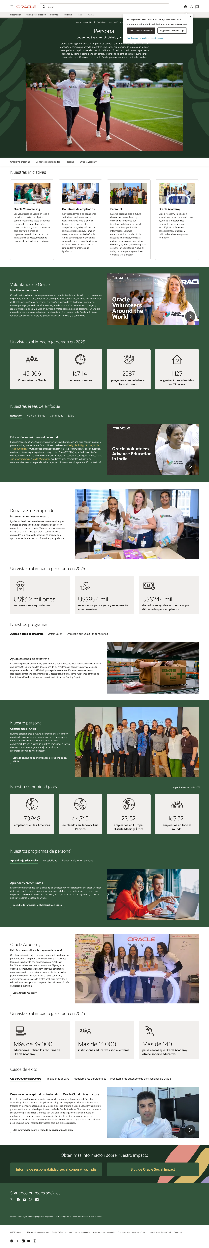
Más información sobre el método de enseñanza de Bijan (43, 1129)
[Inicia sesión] (191, 7)
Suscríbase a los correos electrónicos (132, 1232)
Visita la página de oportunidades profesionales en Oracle (40, 759)
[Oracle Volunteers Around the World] (153, 299)
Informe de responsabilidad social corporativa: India (56, 1169)
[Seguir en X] (12, 1199)
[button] (12, 7)
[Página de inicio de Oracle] (26, 7)
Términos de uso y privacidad (38, 1232)
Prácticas (90, 14)
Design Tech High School (79, 445)
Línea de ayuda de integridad (160, 1232)
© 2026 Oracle (15, 1232)
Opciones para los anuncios (79, 1232)
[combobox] (104, 6)
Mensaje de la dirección (36, 14)
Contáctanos (178, 1232)
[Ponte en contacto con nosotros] (197, 7)
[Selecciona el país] (185, 7)
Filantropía (54, 14)
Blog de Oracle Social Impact (153, 1169)
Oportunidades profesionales (104, 1232)
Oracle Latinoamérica (84, 22)
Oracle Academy (88, 161)
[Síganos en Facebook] (18, 1199)
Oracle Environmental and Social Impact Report (115, 22)
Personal (68, 14)
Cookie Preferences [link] (59, 1232)
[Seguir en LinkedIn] (37, 1199)
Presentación (15, 14)
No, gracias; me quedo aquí (172, 30)
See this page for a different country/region (145, 38)
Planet (79, 14)
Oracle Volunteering (20, 161)
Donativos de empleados (48, 161)
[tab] (16, 415)
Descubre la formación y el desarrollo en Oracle (37, 904)
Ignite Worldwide (41, 458)
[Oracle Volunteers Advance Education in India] (153, 449)
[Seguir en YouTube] (24, 1199)
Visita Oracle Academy (25, 992)
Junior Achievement (20, 458)
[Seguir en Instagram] (30, 1199)
